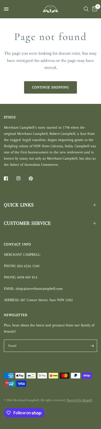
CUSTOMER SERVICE (27, 223)
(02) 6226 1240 (28, 266)
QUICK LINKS (19, 205)
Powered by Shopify (79, 400)
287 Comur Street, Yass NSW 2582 (46, 300)
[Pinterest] (34, 178)
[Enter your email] (92, 346)
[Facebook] (9, 178)
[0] (93, 9)
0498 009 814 (27, 277)
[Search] (86, 9)
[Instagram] (22, 178)
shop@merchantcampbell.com (39, 288)
